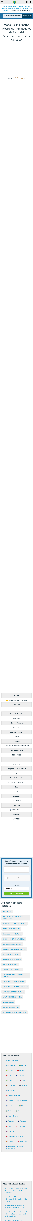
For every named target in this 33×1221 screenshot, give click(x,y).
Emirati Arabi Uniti (14, 1096)
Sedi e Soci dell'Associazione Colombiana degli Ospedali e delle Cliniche (15, 1199)
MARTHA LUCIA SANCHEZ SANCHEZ (15, 987)
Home (5, 6)
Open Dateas (12, 6)
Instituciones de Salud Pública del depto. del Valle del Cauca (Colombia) (15, 1190)
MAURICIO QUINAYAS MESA (12, 997)
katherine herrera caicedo (11, 954)
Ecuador (24, 1085)
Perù (9, 1126)
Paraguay (23, 1121)
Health (27, 6)
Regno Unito (12, 1131)
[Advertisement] (16, 59)
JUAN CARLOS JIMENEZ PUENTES (14, 949)
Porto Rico (21, 1126)
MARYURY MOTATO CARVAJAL (13, 992)
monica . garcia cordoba (11, 1007)
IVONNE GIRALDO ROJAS (11, 929)
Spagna (10, 1141)
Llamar (21, 810)
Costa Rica (11, 1080)
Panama (11, 1121)
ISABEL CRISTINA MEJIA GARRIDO (14, 924)
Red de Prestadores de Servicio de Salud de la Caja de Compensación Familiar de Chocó (15, 1214)
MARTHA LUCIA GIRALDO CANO (13, 982)
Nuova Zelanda (13, 1116)
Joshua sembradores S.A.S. (12, 944)
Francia (10, 1101)
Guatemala (23, 1101)
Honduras (11, 1106)
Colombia (20, 6)
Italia (10, 1111)
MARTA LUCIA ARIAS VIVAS (12, 969)
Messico (21, 1111)
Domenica (11, 1085)
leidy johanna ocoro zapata (12, 959)
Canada (21, 1070)
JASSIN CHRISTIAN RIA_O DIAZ (14, 939)
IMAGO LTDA (7, 911)
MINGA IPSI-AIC (8, 1002)
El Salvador (12, 1090)
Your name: (16, 885)
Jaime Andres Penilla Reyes (12, 934)
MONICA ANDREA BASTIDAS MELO (14, 1012)
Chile (9, 1075)
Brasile (10, 1070)
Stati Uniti (23, 1141)
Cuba (23, 1080)
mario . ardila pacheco (10, 964)
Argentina (11, 1065)
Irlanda (23, 1106)
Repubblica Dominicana (15, 1136)
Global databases (12, 1060)
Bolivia (23, 1065)
